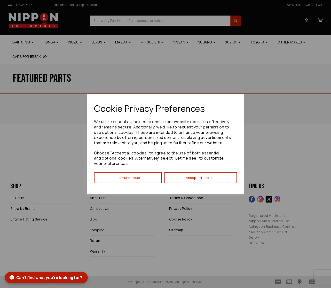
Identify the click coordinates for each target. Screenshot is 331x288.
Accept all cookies (200, 177)
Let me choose (128, 177)
